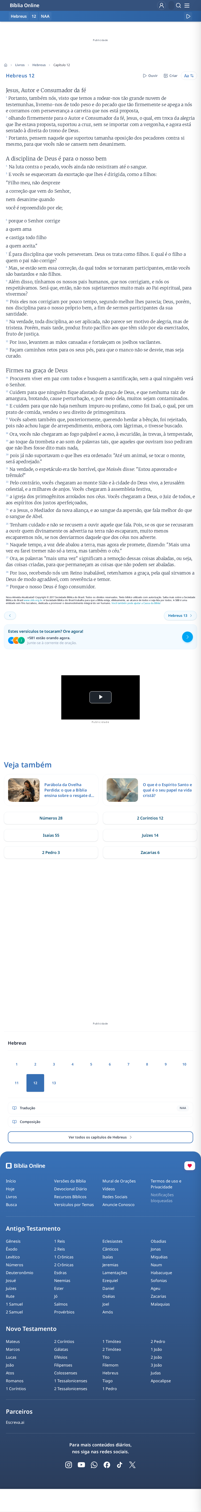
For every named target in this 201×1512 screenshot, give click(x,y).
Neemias (62, 1280)
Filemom (110, 1365)
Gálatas (61, 1349)
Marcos (13, 1349)
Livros (20, 65)
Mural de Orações (119, 1181)
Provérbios (64, 1312)
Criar (173, 75)
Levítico (13, 1257)
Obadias (158, 1241)
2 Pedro (158, 1341)
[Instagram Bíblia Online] (69, 1465)
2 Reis (59, 1249)
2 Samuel (14, 1312)
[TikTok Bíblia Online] (120, 1465)
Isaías (107, 1257)
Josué (11, 1280)
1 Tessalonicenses (70, 1380)
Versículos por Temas (74, 1204)
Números (14, 1264)
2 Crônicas (64, 1264)
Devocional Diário (70, 1189)
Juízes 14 (150, 835)
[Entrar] (161, 5)
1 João (156, 1349)
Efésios (60, 1357)
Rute (10, 1296)
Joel (105, 1304)
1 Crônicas (64, 1257)
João (10, 1365)
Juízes (11, 1288)
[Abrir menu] (186, 5)
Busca (11, 1204)
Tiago (107, 1380)
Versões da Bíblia (70, 1181)
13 (54, 1082)
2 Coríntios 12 (150, 818)
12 (34, 16)
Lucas (11, 1357)
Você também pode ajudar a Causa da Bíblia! (136, 603)
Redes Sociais (114, 1196)
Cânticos (110, 1249)
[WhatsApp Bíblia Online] (94, 1465)
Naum (156, 1264)
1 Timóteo (111, 1341)
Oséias (108, 1296)
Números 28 (51, 818)
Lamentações (114, 1272)
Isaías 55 (51, 835)
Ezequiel (110, 1280)
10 (184, 1064)
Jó (56, 1296)
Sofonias (159, 1280)
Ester (59, 1288)
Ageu (155, 1288)
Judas (156, 1373)
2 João (156, 1357)
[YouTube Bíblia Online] (81, 1465)
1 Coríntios (16, 1388)
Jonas (156, 1249)
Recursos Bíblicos (70, 1196)
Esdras (60, 1272)
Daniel (108, 1288)
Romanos (15, 1380)
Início (11, 1181)
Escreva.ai (15, 1422)
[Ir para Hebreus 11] (10, 615)
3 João (156, 1365)
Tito (106, 1357)
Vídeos (108, 1189)
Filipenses (63, 1365)
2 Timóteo (111, 1349)
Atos (10, 1373)
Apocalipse (161, 1380)
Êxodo (11, 1249)
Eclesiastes (112, 1241)
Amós (107, 1312)
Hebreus (39, 65)
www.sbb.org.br (33, 600)
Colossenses (65, 1373)
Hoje (10, 1189)
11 (17, 1082)
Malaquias (160, 1304)
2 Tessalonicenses (70, 1388)
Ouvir (153, 75)
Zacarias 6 (150, 852)
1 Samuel (14, 1304)
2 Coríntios (64, 1341)
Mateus (13, 1341)
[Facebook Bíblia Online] (107, 1465)
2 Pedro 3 (51, 852)
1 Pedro (109, 1388)
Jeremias (110, 1264)
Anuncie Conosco (118, 1204)
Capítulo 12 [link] (61, 65)
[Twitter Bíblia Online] (132, 1465)
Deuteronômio (19, 1272)
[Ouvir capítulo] (188, 16)
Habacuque (161, 1272)
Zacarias (158, 1296)
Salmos (61, 1304)
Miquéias (159, 1257)
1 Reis (59, 1241)
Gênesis (13, 1241)
